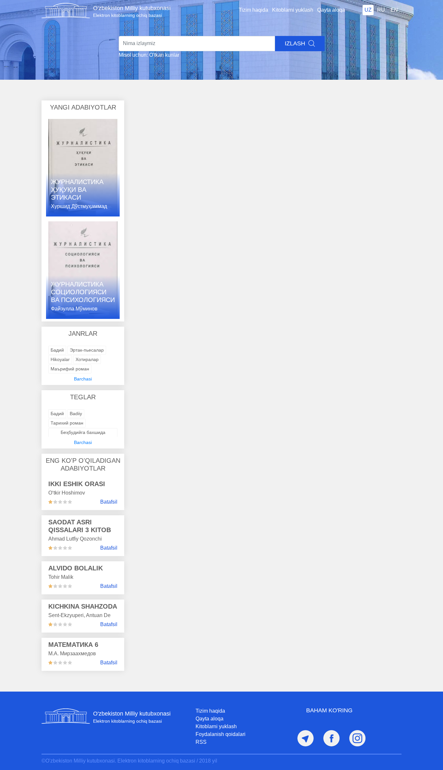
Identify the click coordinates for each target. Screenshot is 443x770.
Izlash (296, 43)
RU (381, 10)
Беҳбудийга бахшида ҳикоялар (83, 436)
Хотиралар (87, 359)
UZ (368, 10)
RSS (201, 742)
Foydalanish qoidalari (220, 734)
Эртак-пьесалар (87, 350)
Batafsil (108, 502)
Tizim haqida (253, 10)
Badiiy (76, 413)
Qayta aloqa (331, 10)
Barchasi (83, 378)
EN (394, 10)
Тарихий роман (67, 423)
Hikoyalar (60, 359)
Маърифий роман (70, 368)
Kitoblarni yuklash (292, 10)
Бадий (57, 350)
